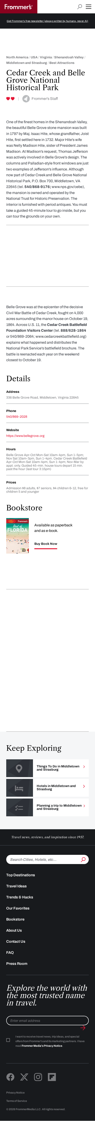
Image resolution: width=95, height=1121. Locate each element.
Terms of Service (16, 1101)
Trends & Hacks (19, 897)
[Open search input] (79, 6)
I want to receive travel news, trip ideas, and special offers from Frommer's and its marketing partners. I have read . (50, 1041)
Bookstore (15, 919)
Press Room (16, 964)
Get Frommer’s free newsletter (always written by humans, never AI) (47, 21)
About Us (14, 930)
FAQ (10, 952)
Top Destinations (20, 875)
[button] (88, 7)
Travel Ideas (16, 886)
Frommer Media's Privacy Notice (42, 1045)
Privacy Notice (15, 1092)
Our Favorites (18, 908)
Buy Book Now (45, 544)
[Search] (82, 859)
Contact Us (15, 941)
